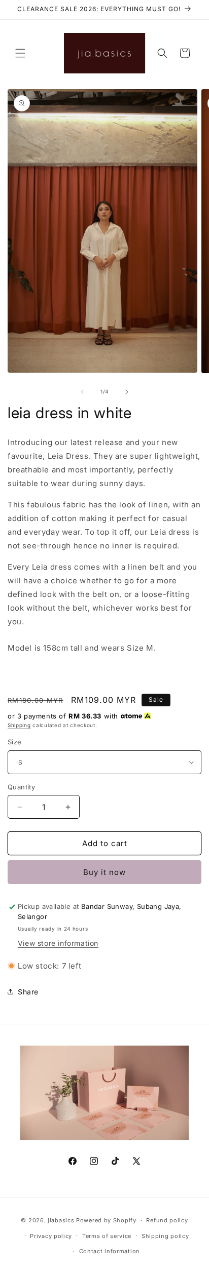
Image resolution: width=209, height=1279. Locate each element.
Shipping (19, 725)
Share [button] (28, 991)
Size (15, 742)
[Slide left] (82, 392)
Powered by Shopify (106, 1220)
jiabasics (61, 1220)
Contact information (109, 1251)
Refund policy (167, 1220)
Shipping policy (165, 1236)
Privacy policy (51, 1236)
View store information (58, 943)
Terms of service (106, 1236)
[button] (20, 53)
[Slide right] (127, 392)
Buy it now (104, 872)
